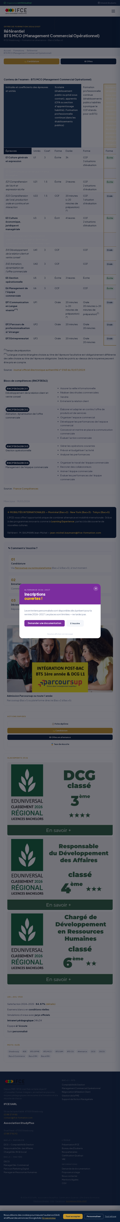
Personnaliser (94, 1216)
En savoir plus (49, 1218)
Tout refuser (110, 1216)
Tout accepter (73, 1216)
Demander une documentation (44, 623)
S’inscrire (75, 623)
